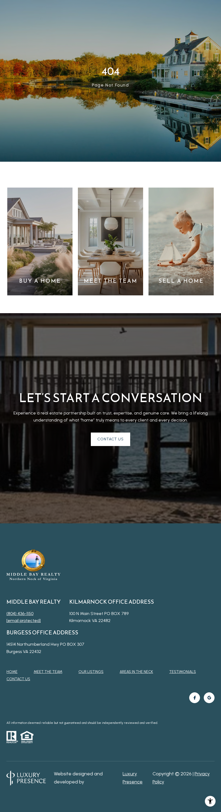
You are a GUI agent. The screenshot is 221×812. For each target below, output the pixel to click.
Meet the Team (48, 671)
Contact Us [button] (110, 439)
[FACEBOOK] (194, 697)
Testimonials (182, 671)
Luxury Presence (133, 778)
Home (12, 671)
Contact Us (18, 679)
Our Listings (90, 671)
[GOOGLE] (209, 697)
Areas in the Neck (136, 671)
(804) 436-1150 (19, 613)
